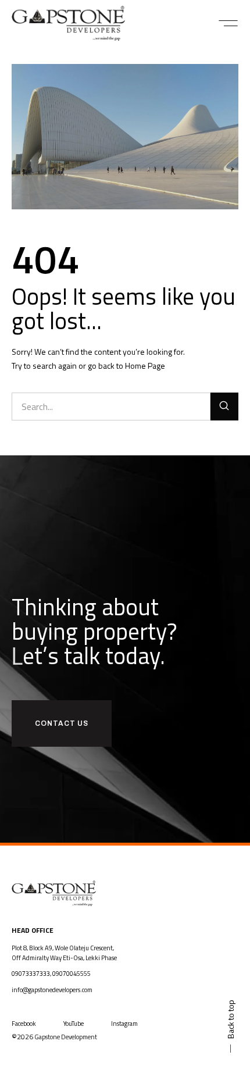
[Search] (224, 406)
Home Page (145, 365)
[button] (228, 23)
